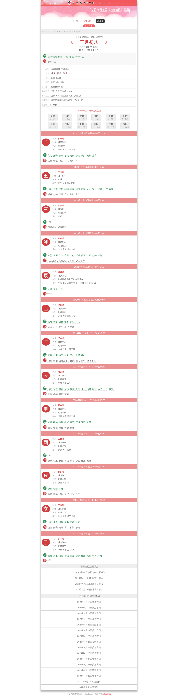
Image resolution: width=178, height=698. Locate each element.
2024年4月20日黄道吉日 (89, 619)
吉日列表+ (89, 26)
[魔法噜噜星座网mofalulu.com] (89, 4)
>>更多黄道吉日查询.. (89, 687)
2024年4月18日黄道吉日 (89, 607)
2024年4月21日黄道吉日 (89, 625)
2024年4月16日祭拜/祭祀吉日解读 (89, 572)
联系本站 (107, 694)
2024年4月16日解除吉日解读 (89, 589)
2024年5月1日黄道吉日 (89, 681)
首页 (93, 9)
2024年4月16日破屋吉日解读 (89, 584)
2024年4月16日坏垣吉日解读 (89, 578)
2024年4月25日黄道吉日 (89, 647)
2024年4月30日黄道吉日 (89, 676)
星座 (126, 9)
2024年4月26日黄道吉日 (89, 653)
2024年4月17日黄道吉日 (89, 602)
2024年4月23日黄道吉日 (89, 636)
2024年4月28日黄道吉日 (89, 664)
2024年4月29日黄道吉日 (89, 670)
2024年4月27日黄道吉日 (89, 659)
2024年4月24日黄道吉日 (89, 642)
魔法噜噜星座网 (75, 694)
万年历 (103, 9)
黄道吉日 (115, 9)
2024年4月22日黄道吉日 (89, 630)
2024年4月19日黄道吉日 (89, 613)
